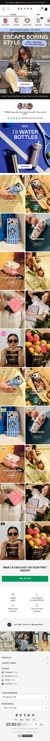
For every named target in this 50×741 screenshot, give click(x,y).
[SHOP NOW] (25, 60)
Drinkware (38, 25)
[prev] (2, 2)
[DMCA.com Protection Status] (25, 736)
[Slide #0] (22, 89)
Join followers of (28, 624)
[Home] (25, 9)
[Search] (9, 9)
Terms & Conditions (19, 728)
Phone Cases (5, 25)
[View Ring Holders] (27, 20)
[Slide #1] (28, 89)
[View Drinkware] (38, 20)
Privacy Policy (33, 728)
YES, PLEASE (25, 579)
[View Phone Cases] (5, 20)
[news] (41, 9)
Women (13, 14)
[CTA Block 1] (25, 148)
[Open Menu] (3, 9)
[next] (47, 2)
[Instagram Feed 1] (25, 641)
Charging (16, 25)
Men (38, 14)
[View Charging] (16, 20)
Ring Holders (27, 25)
